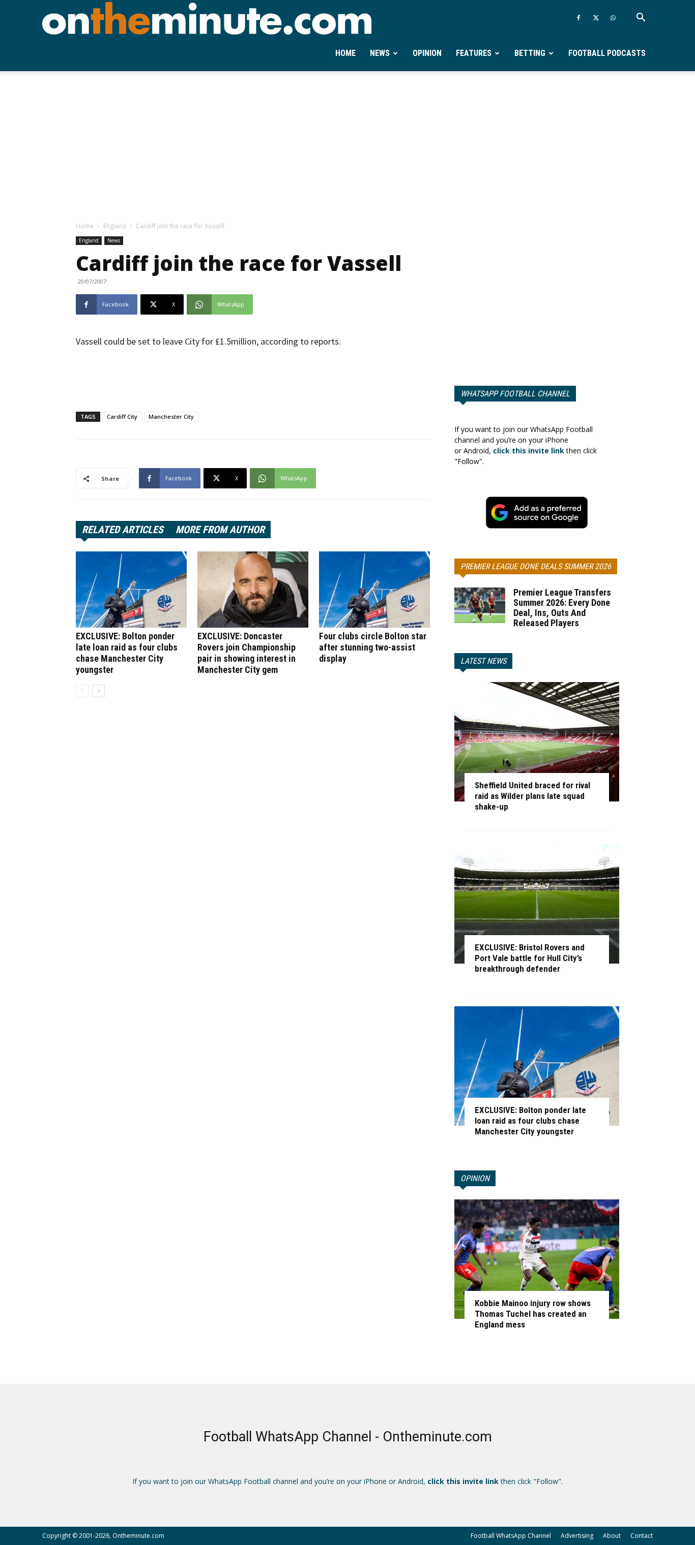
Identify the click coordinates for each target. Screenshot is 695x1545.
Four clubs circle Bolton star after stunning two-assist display (372, 647)
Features (473, 53)
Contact (641, 1535)
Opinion (427, 53)
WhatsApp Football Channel (515, 393)
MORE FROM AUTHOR (220, 529)
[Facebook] (578, 18)
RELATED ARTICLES (122, 529)
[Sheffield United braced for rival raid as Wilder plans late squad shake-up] (536, 741)
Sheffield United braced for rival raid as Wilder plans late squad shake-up (532, 796)
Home (345, 53)
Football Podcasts (607, 53)
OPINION (474, 1178)
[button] (640, 18)
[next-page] (98, 691)
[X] (595, 18)
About (612, 1535)
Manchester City (171, 416)
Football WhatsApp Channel (511, 1535)
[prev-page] (82, 691)
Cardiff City (122, 416)
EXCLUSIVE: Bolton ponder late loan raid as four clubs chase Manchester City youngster (127, 653)
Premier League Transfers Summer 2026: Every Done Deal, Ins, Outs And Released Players (562, 607)
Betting (529, 53)
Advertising (577, 1535)
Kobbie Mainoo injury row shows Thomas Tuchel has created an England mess (533, 1314)
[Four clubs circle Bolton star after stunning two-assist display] (374, 589)
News (380, 53)
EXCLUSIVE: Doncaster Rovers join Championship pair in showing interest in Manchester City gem (246, 653)
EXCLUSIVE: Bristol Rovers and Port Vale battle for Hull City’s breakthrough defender (530, 958)
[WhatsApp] (613, 18)
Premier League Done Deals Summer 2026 (535, 566)
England (114, 226)
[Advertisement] (347, 146)
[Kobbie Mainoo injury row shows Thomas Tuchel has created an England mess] (536, 1259)
